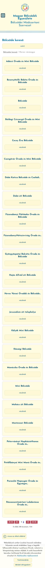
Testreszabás (23, 560)
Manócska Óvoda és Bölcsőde (22, 367)
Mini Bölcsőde (22, 386)
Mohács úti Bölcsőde (22, 404)
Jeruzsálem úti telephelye (22, 312)
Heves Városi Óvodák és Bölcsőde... (22, 294)
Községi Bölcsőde (22, 349)
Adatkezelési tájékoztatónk (27, 556)
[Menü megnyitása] (3, 15)
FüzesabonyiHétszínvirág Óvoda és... (22, 235)
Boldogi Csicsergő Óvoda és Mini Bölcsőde (22, 120)
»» (34, 522)
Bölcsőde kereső (10, 52)
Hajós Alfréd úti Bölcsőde (22, 275)
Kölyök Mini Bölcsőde (22, 331)
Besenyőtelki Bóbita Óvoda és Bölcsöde (22, 81)
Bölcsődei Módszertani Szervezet (25, 21)
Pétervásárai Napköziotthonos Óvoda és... (22, 442)
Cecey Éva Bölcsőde (22, 140)
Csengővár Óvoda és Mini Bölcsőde (22, 159)
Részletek (22, 68)
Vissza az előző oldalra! (16, 536)
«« (11, 522)
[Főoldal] (25, 7)
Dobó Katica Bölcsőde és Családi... (22, 177)
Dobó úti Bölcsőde (22, 196)
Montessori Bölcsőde (22, 423)
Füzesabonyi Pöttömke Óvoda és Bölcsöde (22, 215)
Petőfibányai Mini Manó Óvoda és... (22, 463)
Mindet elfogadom (22, 565)
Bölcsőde (22, 101)
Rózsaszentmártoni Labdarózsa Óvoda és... (22, 503)
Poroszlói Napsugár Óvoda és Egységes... (22, 482)
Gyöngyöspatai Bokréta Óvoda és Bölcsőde (22, 255)
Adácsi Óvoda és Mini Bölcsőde (22, 61)
